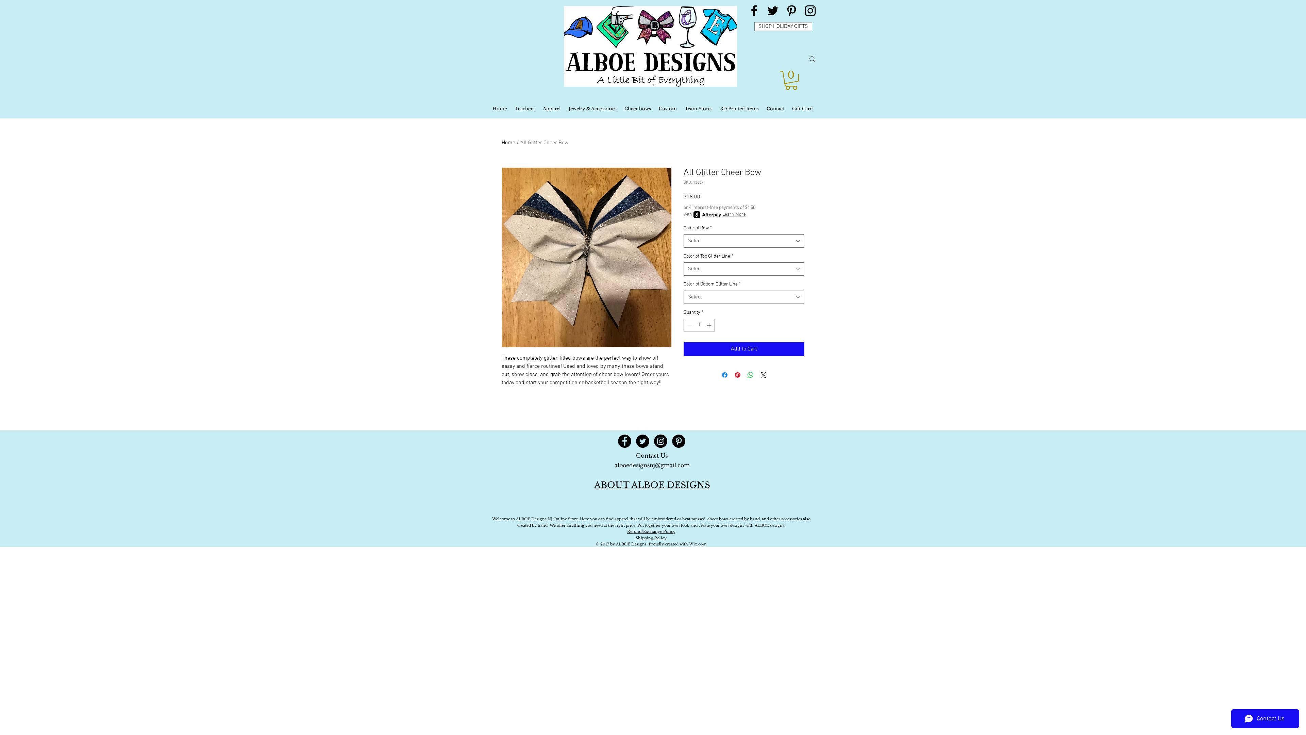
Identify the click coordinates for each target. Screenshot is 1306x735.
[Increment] (709, 325)
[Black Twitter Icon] (773, 10)
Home (508, 143)
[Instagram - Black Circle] (660, 441)
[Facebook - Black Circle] (624, 441)
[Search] (812, 59)
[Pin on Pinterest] (738, 375)
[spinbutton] (699, 325)
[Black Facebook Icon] (754, 10)
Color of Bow (698, 228)
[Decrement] (689, 325)
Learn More (734, 214)
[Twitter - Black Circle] (642, 441)
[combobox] (744, 241)
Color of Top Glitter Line (708, 256)
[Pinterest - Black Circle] (678, 441)
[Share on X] (763, 375)
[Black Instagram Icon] (810, 10)
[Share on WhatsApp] (751, 375)
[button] (791, 80)
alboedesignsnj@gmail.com (652, 465)
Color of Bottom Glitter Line (712, 284)
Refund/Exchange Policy (651, 531)
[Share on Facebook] (725, 375)
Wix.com (698, 544)
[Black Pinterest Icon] (791, 10)
